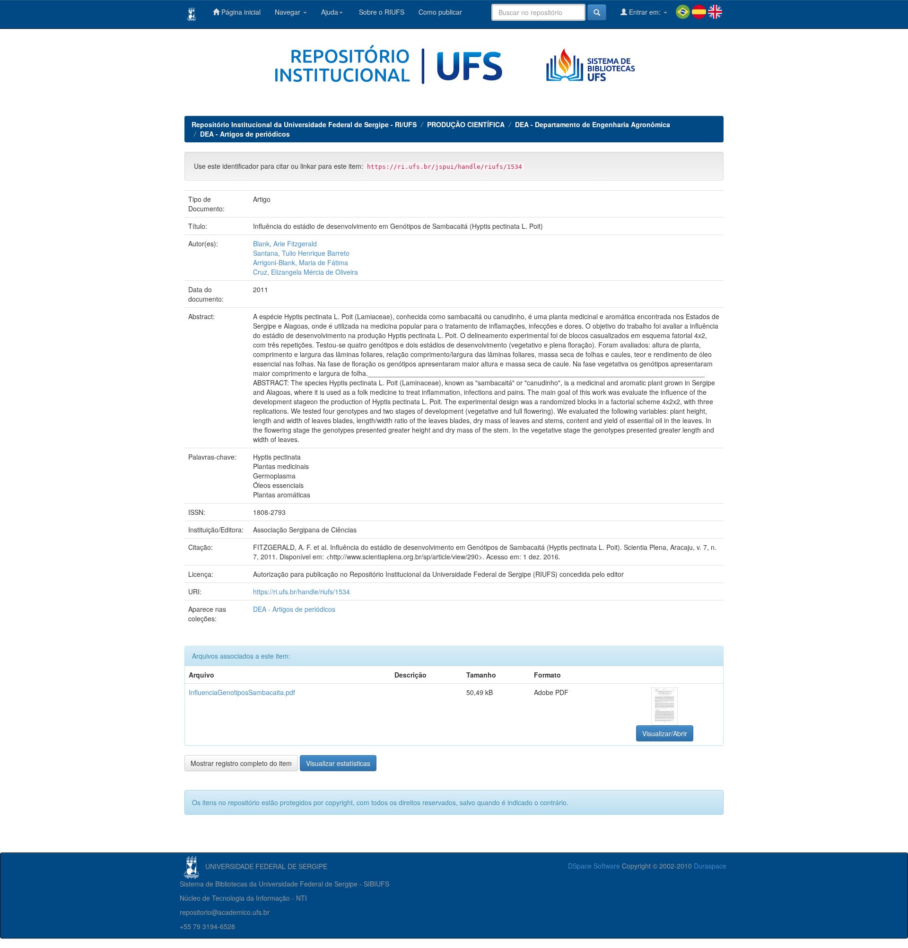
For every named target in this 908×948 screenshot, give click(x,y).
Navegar (288, 12)
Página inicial (240, 12)
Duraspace (710, 865)
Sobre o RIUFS (380, 12)
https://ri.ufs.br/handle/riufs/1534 (301, 591)
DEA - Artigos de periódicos (245, 134)
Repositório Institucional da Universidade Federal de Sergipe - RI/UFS (304, 124)
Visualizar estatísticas (338, 763)
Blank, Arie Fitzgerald (285, 243)
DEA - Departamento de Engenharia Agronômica (592, 124)
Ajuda (329, 12)
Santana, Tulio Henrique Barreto (301, 253)
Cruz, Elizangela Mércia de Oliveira (305, 272)
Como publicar (440, 12)
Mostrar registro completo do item (241, 763)
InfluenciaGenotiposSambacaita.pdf (242, 692)
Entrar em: (645, 12)
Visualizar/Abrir (664, 733)
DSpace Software (594, 865)
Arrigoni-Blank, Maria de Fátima (300, 262)
